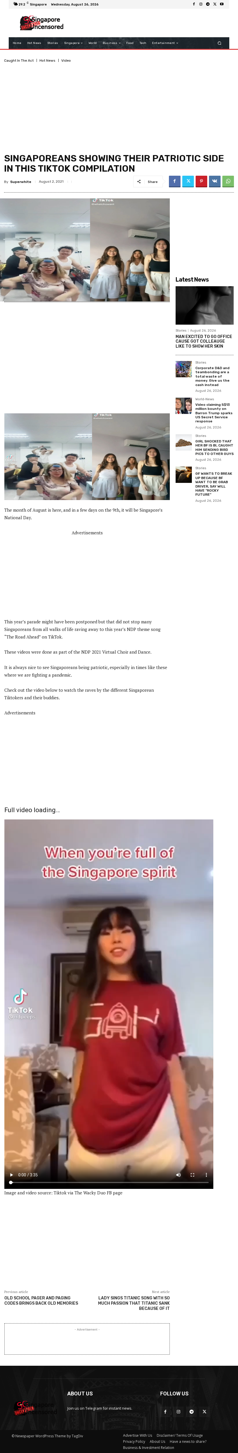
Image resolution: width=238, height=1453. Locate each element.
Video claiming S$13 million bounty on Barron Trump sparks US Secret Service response (213, 413)
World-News (204, 399)
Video (66, 60)
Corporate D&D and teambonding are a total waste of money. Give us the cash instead (212, 376)
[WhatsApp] (228, 181)
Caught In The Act (19, 60)
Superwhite (20, 182)
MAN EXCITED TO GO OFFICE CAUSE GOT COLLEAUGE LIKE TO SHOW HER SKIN (204, 341)
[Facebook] (193, 4)
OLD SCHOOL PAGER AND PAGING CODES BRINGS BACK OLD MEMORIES (41, 1301)
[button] (219, 43)
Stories (181, 330)
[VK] (215, 181)
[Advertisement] (146, 23)
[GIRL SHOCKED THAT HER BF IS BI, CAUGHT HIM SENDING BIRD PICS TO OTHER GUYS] (184, 442)
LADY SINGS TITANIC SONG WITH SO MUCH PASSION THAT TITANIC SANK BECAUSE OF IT (134, 1303)
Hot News (47, 60)
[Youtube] (221, 4)
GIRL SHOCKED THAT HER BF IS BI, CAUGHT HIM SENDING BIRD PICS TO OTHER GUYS (214, 447)
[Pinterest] (201, 181)
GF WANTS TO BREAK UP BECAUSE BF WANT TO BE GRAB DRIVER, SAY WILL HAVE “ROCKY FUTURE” (213, 484)
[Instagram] (200, 4)
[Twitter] (214, 4)
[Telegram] (207, 4)
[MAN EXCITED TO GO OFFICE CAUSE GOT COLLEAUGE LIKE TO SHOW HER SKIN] (205, 305)
